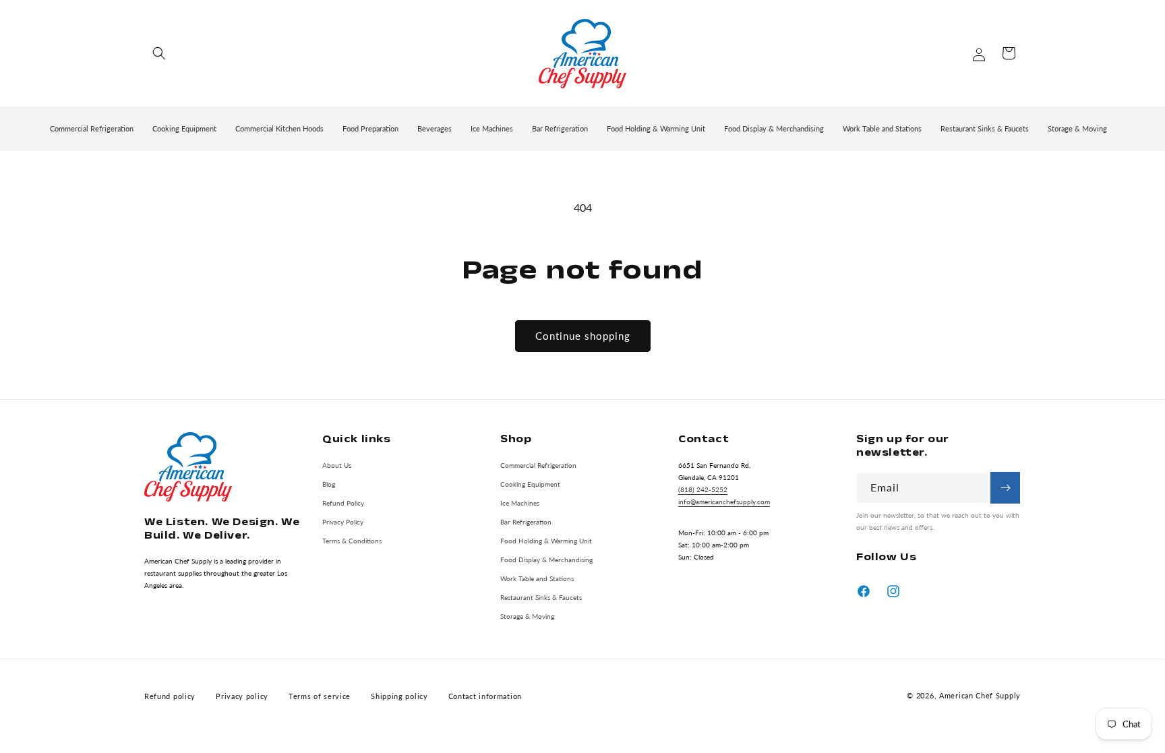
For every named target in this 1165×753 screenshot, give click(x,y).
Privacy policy (242, 696)
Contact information (485, 696)
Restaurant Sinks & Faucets (541, 597)
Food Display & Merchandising (546, 559)
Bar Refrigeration (525, 521)
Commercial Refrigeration (538, 464)
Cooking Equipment (530, 483)
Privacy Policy (342, 521)
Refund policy (170, 696)
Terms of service (320, 696)
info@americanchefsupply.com (724, 501)
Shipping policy (399, 696)
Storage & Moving (527, 615)
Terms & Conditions (352, 540)
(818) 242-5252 (702, 489)
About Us (336, 464)
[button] (159, 53)
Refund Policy (343, 502)
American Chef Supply (980, 696)
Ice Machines (519, 502)
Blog (328, 483)
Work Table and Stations (537, 578)
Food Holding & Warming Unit (546, 540)
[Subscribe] (1005, 488)
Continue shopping (582, 336)
